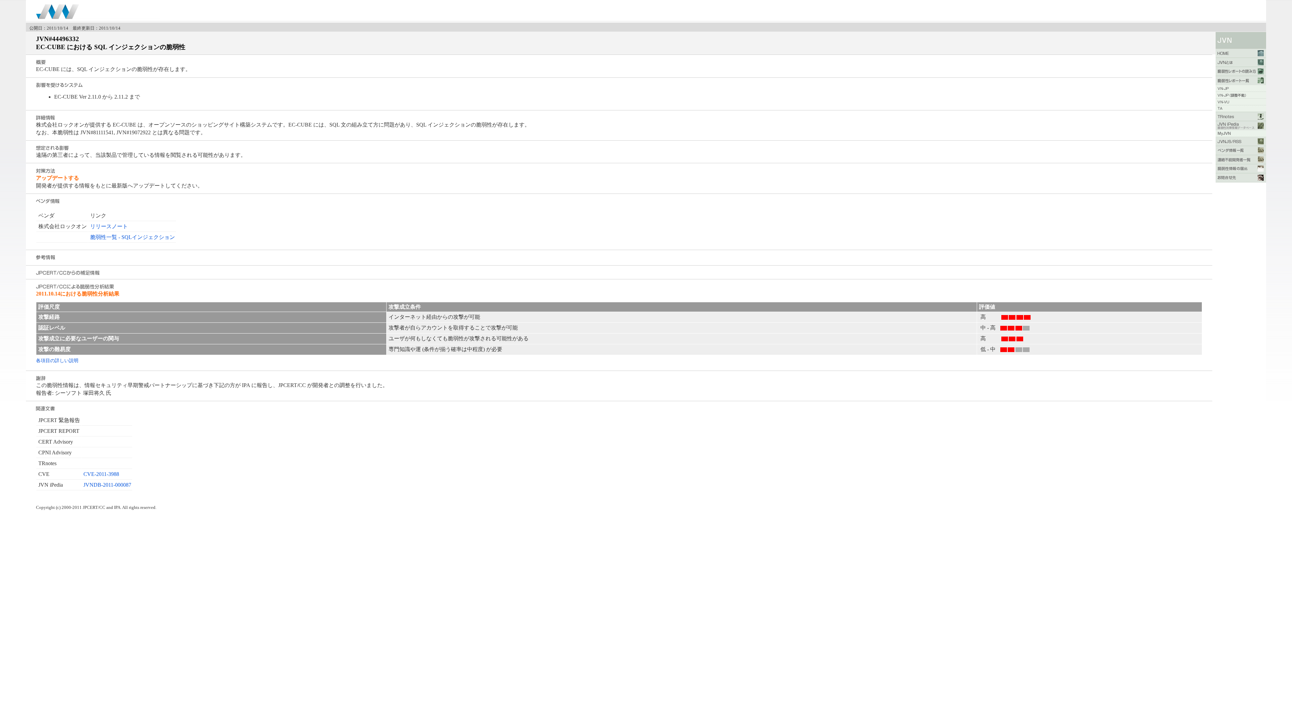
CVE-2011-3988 (101, 474)
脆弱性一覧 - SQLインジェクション (132, 237)
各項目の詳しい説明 (57, 360)
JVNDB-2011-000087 (107, 485)
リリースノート (109, 226)
